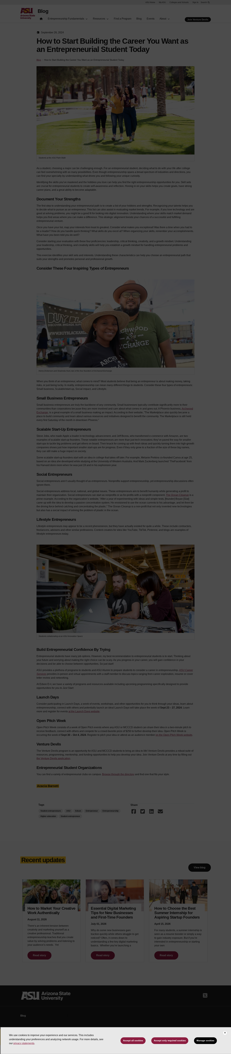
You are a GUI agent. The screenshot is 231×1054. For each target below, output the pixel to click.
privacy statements (23, 1043)
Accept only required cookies (170, 1040)
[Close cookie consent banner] (225, 1033)
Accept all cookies (133, 1040)
